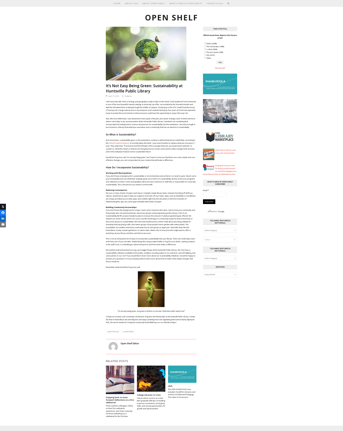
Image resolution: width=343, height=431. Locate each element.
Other (208, 58)
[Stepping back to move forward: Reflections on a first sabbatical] (120, 379)
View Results (220, 68)
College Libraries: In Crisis (149, 395)
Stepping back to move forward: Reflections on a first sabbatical (120, 400)
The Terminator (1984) (215, 46)
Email (206, 190)
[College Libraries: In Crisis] (151, 378)
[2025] (182, 374)
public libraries (113, 331)
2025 (170, 386)
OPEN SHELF (171, 17)
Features (128, 96)
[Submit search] (234, 239)
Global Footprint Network (119, 143)
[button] (228, 3)
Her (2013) (210, 55)
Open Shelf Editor (130, 343)
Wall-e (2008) (211, 43)
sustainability (128, 331)
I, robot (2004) (211, 49)
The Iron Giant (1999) (214, 52)
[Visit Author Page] (113, 346)
